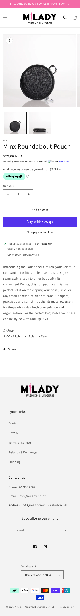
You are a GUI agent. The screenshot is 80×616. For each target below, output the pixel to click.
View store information (23, 255)
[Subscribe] (64, 530)
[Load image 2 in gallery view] (40, 123)
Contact (14, 423)
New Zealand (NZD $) (38, 575)
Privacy (13, 433)
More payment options (40, 232)
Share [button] (12, 349)
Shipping (15, 462)
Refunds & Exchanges (23, 452)
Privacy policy (66, 606)
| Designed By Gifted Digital (38, 606)
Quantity (8, 186)
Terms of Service (20, 443)
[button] (5, 17)
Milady (18, 606)
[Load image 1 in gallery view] (15, 123)
